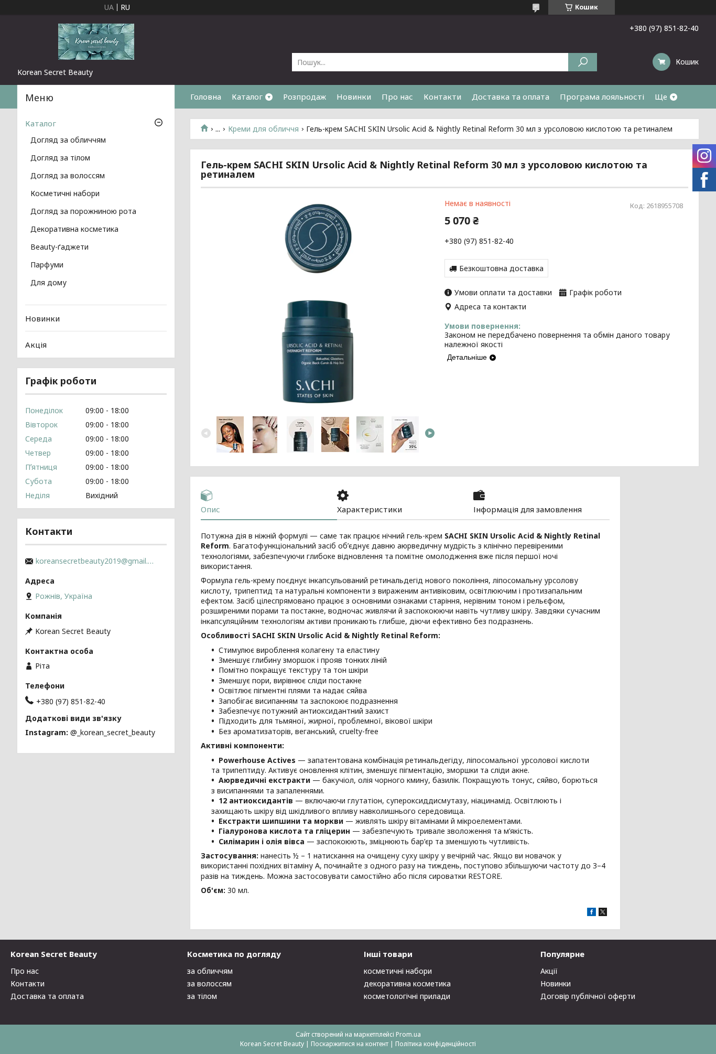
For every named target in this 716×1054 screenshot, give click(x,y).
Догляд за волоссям (67, 176)
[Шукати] (582, 62)
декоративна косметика (407, 983)
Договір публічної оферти (587, 996)
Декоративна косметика (74, 229)
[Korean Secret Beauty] (96, 41)
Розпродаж (304, 96)
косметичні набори (398, 971)
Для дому (48, 283)
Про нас (397, 96)
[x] (603, 913)
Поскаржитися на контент (349, 1043)
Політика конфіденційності (435, 1043)
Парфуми (46, 265)
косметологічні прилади (407, 996)
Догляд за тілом (60, 158)
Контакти (442, 96)
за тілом (202, 996)
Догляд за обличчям (68, 140)
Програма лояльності (602, 96)
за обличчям (210, 971)
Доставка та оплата (510, 96)
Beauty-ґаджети (59, 247)
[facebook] (591, 913)
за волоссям (209, 983)
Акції (549, 971)
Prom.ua (408, 1034)
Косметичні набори (65, 194)
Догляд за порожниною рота (83, 212)
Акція (36, 344)
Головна (205, 96)
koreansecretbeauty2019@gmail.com (96, 561)
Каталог (247, 96)
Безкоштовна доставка (501, 268)
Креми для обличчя (263, 129)
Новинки (354, 96)
